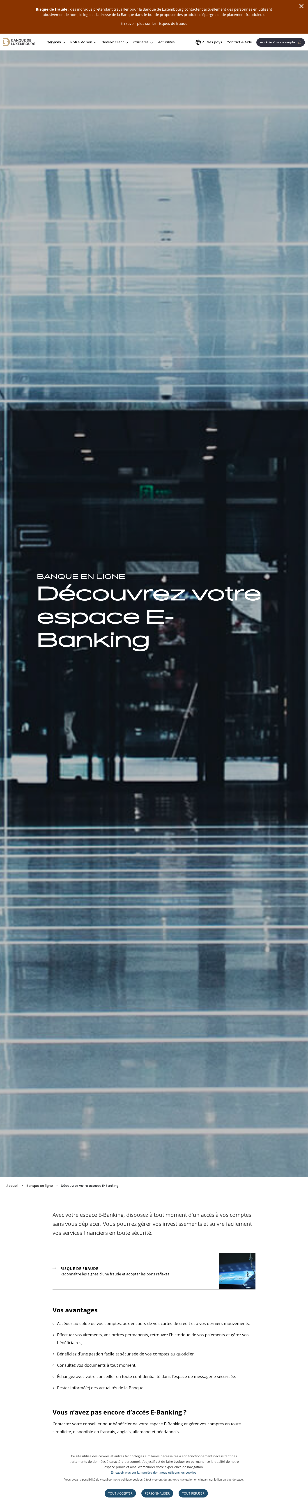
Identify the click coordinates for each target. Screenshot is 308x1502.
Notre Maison (81, 42)
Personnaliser (157, 1493)
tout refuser (193, 1493)
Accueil (12, 1185)
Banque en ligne (39, 1185)
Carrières (141, 42)
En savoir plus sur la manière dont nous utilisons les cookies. (154, 1472)
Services (54, 42)
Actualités (166, 42)
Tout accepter (120, 1493)
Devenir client (113, 42)
